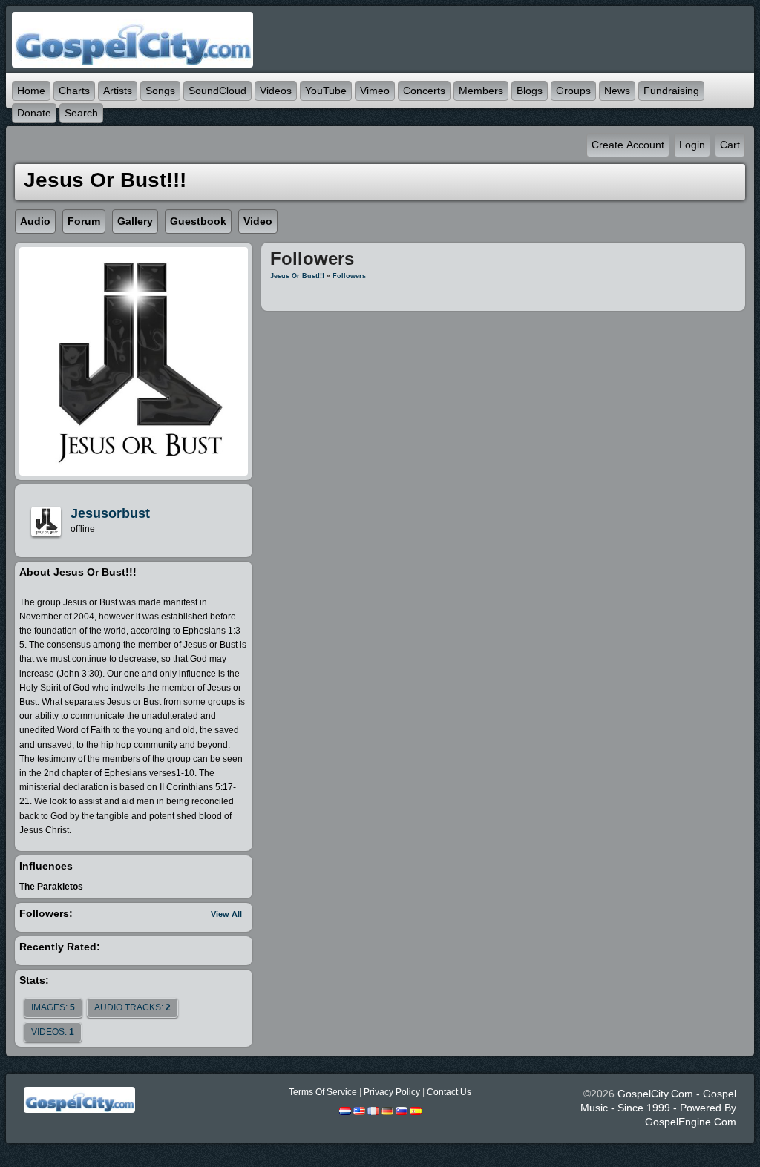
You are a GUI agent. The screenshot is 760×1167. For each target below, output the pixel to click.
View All (226, 914)
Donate (34, 113)
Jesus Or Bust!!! (297, 276)
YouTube (326, 90)
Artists (117, 90)
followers (349, 276)
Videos (276, 90)
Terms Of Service (323, 1092)
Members (481, 90)
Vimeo (375, 90)
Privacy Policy (392, 1092)
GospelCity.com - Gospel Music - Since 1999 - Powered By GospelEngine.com (658, 1108)
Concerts (424, 90)
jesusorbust (110, 513)
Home (31, 90)
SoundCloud (217, 90)
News (617, 90)
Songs (160, 90)
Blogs (530, 90)
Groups (573, 90)
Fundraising (671, 90)
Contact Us (449, 1092)
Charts (74, 90)
